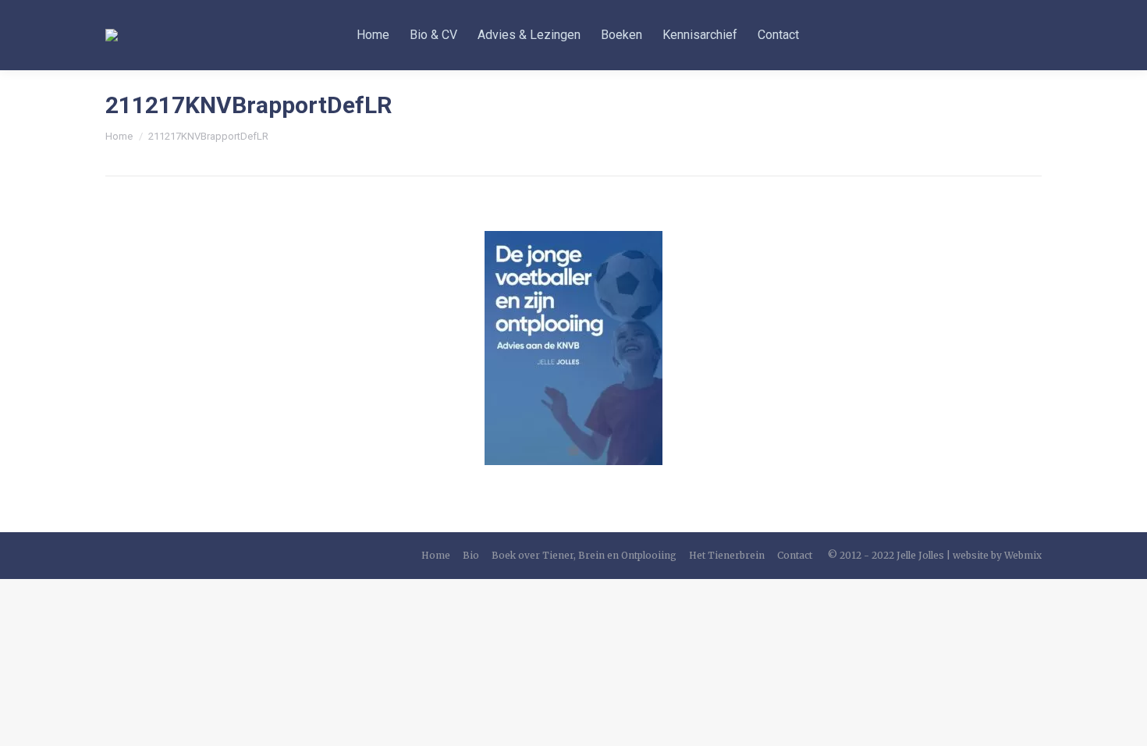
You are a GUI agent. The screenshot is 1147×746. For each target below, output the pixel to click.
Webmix (1023, 555)
